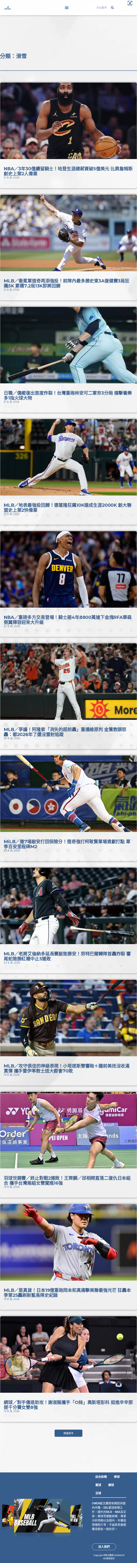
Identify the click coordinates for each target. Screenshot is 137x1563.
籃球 (98, 1485)
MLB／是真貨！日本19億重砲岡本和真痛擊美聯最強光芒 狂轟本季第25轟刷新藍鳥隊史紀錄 (67, 1293)
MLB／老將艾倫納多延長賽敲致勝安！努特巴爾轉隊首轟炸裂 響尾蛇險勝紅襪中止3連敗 (67, 956)
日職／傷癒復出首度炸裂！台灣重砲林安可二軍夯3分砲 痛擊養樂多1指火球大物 (68, 395)
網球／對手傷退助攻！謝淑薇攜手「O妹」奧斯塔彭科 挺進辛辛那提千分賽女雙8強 (68, 1405)
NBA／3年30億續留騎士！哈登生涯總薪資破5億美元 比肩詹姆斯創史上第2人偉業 (68, 171)
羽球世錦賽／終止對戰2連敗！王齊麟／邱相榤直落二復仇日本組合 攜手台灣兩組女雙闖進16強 (67, 1180)
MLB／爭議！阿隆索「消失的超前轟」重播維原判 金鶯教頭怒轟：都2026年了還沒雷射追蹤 (65, 732)
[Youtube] (130, 12)
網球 (111, 1485)
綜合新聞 (101, 1476)
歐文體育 (109, 1555)
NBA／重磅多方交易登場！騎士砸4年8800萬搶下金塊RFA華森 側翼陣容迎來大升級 (68, 620)
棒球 (117, 1476)
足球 (98, 1493)
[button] (67, 8)
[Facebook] (130, 3)
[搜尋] (112, 7)
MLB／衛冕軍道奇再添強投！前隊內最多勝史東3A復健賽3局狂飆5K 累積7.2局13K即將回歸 (66, 283)
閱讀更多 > (13, 181)
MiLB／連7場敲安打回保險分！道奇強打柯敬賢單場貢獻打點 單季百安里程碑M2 (67, 844)
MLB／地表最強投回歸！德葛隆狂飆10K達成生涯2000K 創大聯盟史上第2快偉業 (67, 507)
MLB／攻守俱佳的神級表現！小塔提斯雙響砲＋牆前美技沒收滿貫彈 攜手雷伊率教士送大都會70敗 (67, 1068)
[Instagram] (130, 7)
